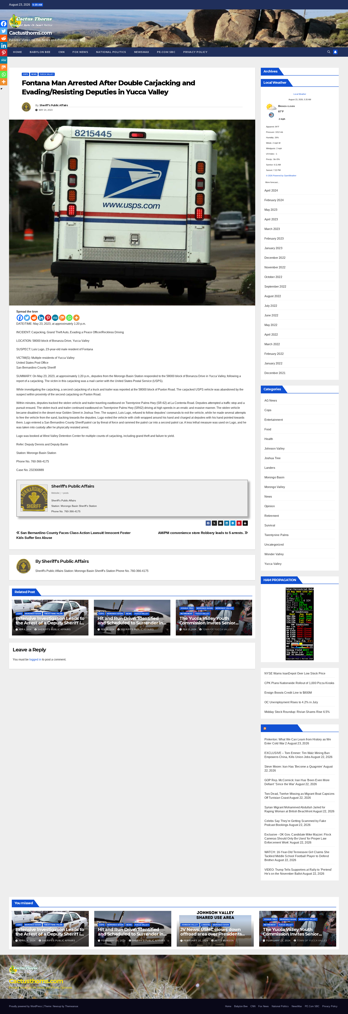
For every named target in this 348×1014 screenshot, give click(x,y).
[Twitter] (27, 318)
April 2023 (271, 219)
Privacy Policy (195, 52)
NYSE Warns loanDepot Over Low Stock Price (295, 673)
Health (268, 438)
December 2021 (275, 373)
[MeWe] (55, 318)
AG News (270, 400)
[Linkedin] (41, 318)
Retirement (186, 614)
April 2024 (271, 190)
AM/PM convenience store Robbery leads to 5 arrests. (201, 533)
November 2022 (275, 267)
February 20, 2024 (113, 940)
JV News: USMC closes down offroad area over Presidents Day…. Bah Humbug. (210, 934)
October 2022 (273, 277)
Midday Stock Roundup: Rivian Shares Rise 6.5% (297, 711)
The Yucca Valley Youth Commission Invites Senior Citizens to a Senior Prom (207, 623)
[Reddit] (34, 318)
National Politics (111, 52)
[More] (76, 318)
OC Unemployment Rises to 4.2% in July (291, 702)
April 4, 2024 (27, 940)
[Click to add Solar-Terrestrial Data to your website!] (300, 623)
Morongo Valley (224, 608)
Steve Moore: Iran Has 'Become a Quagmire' (293, 766)
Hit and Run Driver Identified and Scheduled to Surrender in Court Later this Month (130, 623)
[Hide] (1, 88)
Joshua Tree (187, 608)
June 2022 (271, 315)
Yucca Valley (47, 74)
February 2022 (274, 353)
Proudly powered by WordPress (26, 1006)
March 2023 (272, 228)
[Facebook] (20, 318)
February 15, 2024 (278, 940)
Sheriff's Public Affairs (54, 105)
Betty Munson (224, 940)
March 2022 (272, 344)
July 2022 (270, 305)
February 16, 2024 (196, 940)
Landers (269, 467)
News (34, 74)
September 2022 (275, 286)
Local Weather (299, 94)
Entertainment (273, 419)
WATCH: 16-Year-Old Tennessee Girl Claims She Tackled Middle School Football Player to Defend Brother (297, 856)
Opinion (269, 506)
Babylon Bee (40, 52)
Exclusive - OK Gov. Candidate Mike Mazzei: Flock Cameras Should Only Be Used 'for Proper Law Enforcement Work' (297, 838)
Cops (25, 74)
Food (267, 429)
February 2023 (274, 238)
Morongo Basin (33, 614)
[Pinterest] (48, 318)
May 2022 (270, 325)
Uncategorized (274, 544)
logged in (35, 659)
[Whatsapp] (69, 318)
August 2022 (272, 296)
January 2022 (273, 363)
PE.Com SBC (166, 52)
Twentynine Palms (53, 614)
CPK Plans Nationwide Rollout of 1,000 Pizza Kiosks (299, 683)
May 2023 (270, 209)
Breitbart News (281, 728)
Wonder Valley (274, 554)
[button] (328, 51)
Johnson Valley (274, 448)
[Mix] (62, 318)
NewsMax (141, 52)
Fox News (80, 52)
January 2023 (273, 248)
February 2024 (274, 200)
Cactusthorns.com (30, 33)
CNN (61, 52)
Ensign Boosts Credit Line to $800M (288, 692)
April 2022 (271, 334)
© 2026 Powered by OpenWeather (281, 175)
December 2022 (275, 257)
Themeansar (71, 1006)
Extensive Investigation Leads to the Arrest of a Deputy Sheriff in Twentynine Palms (50, 623)
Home (17, 52)
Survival (269, 525)
